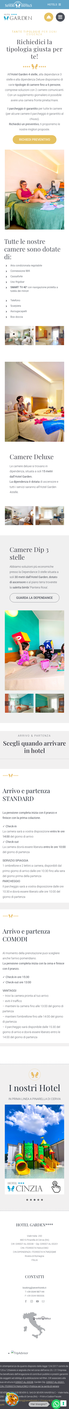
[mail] (43, 1301)
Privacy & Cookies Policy (53, 1400)
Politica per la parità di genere (44, 1386)
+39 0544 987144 (35, 1291)
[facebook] (26, 1301)
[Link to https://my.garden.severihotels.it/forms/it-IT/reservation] (48, 17)
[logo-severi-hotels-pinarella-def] (18, 2)
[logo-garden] (18, 14)
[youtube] (37, 1301)
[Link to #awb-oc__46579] (60, 17)
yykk (2, 1404)
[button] (7, 335)
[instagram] (31, 1301)
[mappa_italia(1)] (34, 1309)
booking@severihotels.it (34, 1287)
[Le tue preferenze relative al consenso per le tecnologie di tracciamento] (63, 1403)
